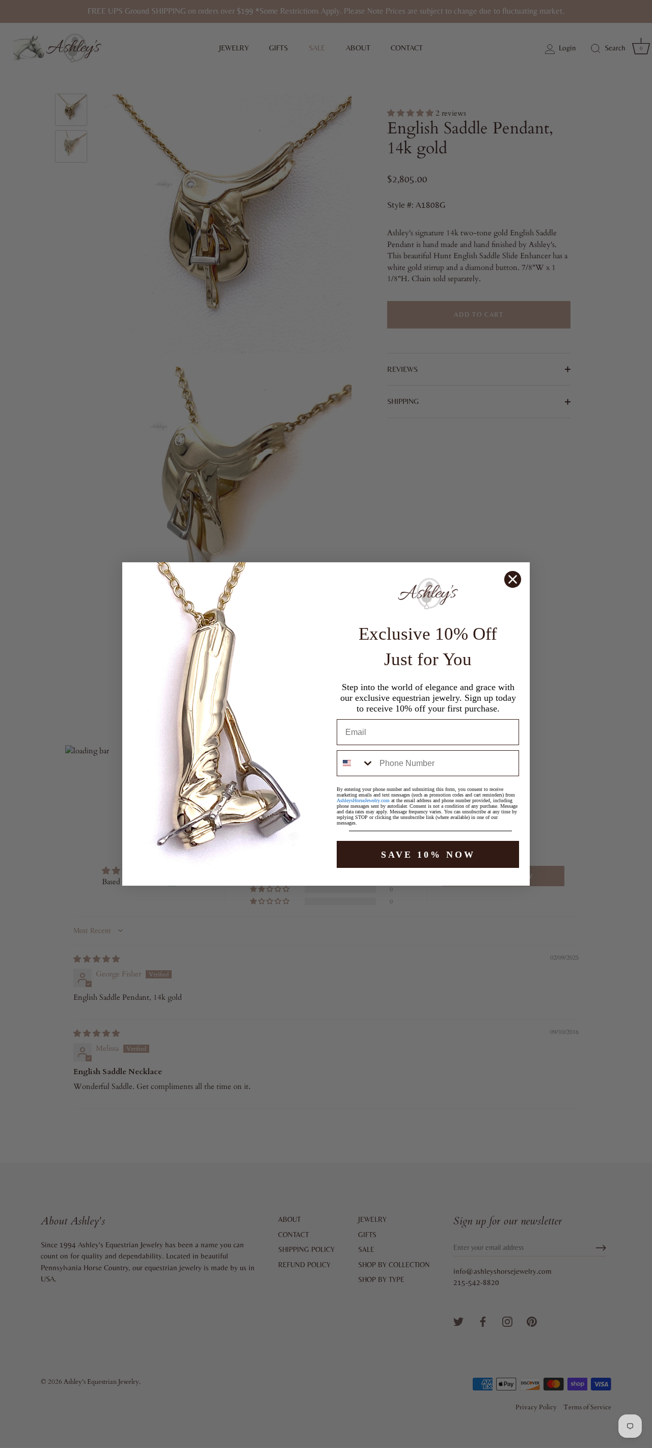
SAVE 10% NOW (428, 855)
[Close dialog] (513, 579)
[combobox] (355, 763)
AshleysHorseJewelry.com (363, 800)
